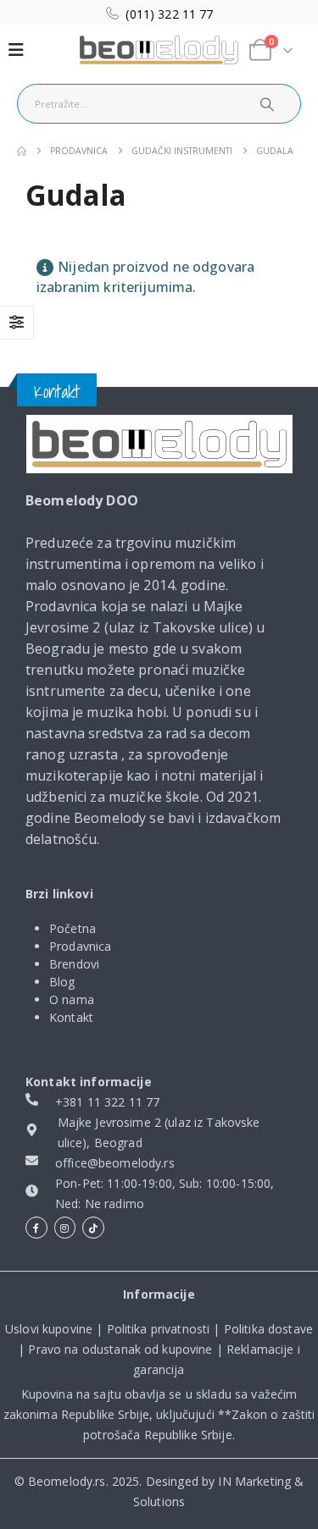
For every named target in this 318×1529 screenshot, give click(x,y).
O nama (71, 999)
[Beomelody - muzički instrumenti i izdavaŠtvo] (159, 50)
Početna (72, 928)
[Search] (266, 104)
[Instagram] (65, 1228)
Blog (62, 982)
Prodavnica (80, 946)
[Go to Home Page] (21, 151)
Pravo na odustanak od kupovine (120, 1349)
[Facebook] (36, 1228)
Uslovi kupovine (48, 1329)
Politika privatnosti (158, 1329)
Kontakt (71, 1017)
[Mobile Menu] (16, 50)
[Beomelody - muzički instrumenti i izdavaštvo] (159, 444)
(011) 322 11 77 (169, 14)
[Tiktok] (93, 1228)
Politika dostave (268, 1329)
